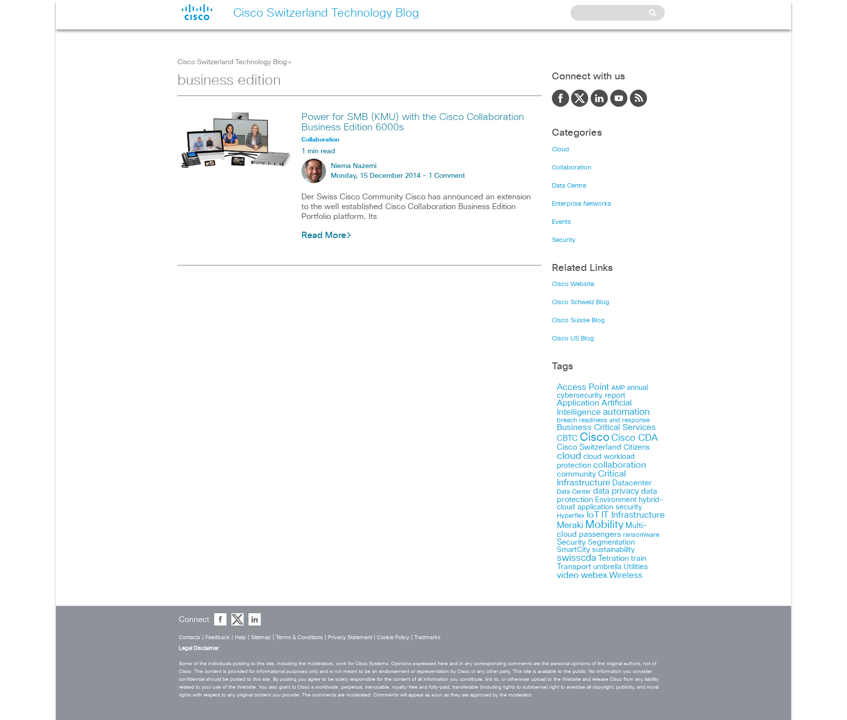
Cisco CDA (634, 438)
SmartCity (573, 549)
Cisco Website (573, 284)
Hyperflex (571, 516)
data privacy (616, 491)
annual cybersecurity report (602, 391)
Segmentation (611, 542)
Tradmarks (427, 637)
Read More (323, 235)
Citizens (636, 447)
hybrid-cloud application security (610, 503)
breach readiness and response (603, 420)
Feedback (217, 637)
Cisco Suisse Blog (578, 320)
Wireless (626, 576)
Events (561, 222)
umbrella (607, 567)
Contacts (189, 637)
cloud (569, 456)
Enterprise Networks (581, 204)
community (576, 474)
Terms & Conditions (299, 637)
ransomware (641, 534)
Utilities (635, 567)
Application (578, 403)
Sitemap (261, 637)
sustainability (613, 549)
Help (240, 637)
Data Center (574, 492)
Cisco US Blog (573, 339)
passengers (600, 534)
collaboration (619, 465)
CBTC (567, 438)
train (639, 558)
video (568, 575)
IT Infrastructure (633, 515)
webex (594, 575)
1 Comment (446, 175)
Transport (574, 567)
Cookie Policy (393, 637)
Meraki (570, 525)
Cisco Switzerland (589, 447)
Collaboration (571, 168)
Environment (616, 500)
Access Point (583, 387)
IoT (593, 515)
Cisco (594, 437)
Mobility (604, 525)
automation (626, 412)
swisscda (576, 558)
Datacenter (632, 483)
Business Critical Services (606, 428)
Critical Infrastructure (591, 478)
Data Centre (569, 186)
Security (563, 240)
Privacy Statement (350, 637)
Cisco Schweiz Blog (580, 302)
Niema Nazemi (353, 166)
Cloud (560, 149)
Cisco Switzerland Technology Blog (232, 62)
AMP (618, 388)
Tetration (613, 558)
